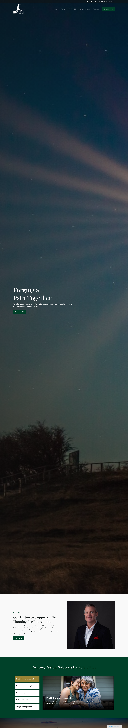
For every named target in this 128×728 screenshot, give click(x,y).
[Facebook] (91, 1)
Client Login (102, 1)
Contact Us (110, 1)
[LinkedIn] (87, 1)
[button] (55, 8)
